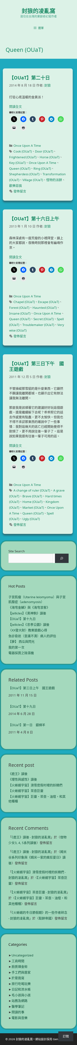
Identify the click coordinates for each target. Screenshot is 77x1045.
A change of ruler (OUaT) (31, 490)
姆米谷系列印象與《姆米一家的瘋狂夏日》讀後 (37, 857)
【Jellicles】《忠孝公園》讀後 (28, 624)
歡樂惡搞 (15, 185)
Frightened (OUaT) (22, 157)
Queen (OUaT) (19, 168)
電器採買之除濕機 (21, 653)
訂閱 (66, 1036)
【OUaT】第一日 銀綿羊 (26, 725)
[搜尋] (62, 558)
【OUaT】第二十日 (29, 77)
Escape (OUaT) (48, 302)
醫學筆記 (18, 1006)
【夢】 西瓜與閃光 (21, 641)
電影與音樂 (19, 1018)
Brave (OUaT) (32, 496)
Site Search (16, 551)
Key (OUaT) (17, 163)
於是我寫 (18, 978)
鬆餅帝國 (45, 918)
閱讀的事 (18, 1012)
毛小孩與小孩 (21, 995)
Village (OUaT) (32, 180)
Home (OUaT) (32, 502)
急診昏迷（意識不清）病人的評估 (32, 636)
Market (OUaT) (33, 507)
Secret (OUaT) (43, 319)
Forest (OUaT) (19, 307)
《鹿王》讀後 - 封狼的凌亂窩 (31, 837)
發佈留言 (19, 191)
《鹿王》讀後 (17, 774)
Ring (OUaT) (42, 168)
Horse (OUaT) (49, 157)
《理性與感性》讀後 (22, 779)
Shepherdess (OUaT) (24, 174)
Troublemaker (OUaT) (38, 325)
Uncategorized (22, 955)
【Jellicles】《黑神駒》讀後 (27, 613)
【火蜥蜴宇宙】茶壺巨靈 (25, 791)
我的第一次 (16, 647)
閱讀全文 (15, 106)
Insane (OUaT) (19, 313)
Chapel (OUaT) (24, 302)
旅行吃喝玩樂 (21, 984)
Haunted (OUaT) (45, 307)
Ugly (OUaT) (31, 519)
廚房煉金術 (19, 966)
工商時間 (18, 961)
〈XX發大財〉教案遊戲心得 (27, 630)
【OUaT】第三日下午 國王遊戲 (36, 366)
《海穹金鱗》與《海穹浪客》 (29, 607)
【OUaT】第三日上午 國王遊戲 (31, 688)
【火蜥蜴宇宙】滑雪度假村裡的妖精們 (35, 785)
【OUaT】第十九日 (22, 619)
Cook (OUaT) (22, 151)
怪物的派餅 (54, 180)
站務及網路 (19, 1001)
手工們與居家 (21, 972)
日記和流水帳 (21, 989)
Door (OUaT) (44, 151)
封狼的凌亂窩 (38, 11)
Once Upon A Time (27, 145)
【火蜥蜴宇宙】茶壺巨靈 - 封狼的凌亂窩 (39, 892)
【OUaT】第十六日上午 (34, 218)
